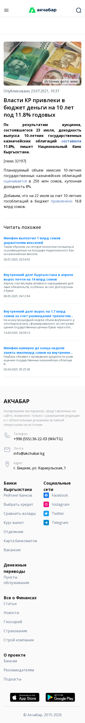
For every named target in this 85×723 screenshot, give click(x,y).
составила (71, 141)
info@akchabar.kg (29, 453)
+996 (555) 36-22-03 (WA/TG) (38, 438)
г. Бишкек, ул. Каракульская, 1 (40, 467)
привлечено (62, 201)
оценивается (15, 181)
